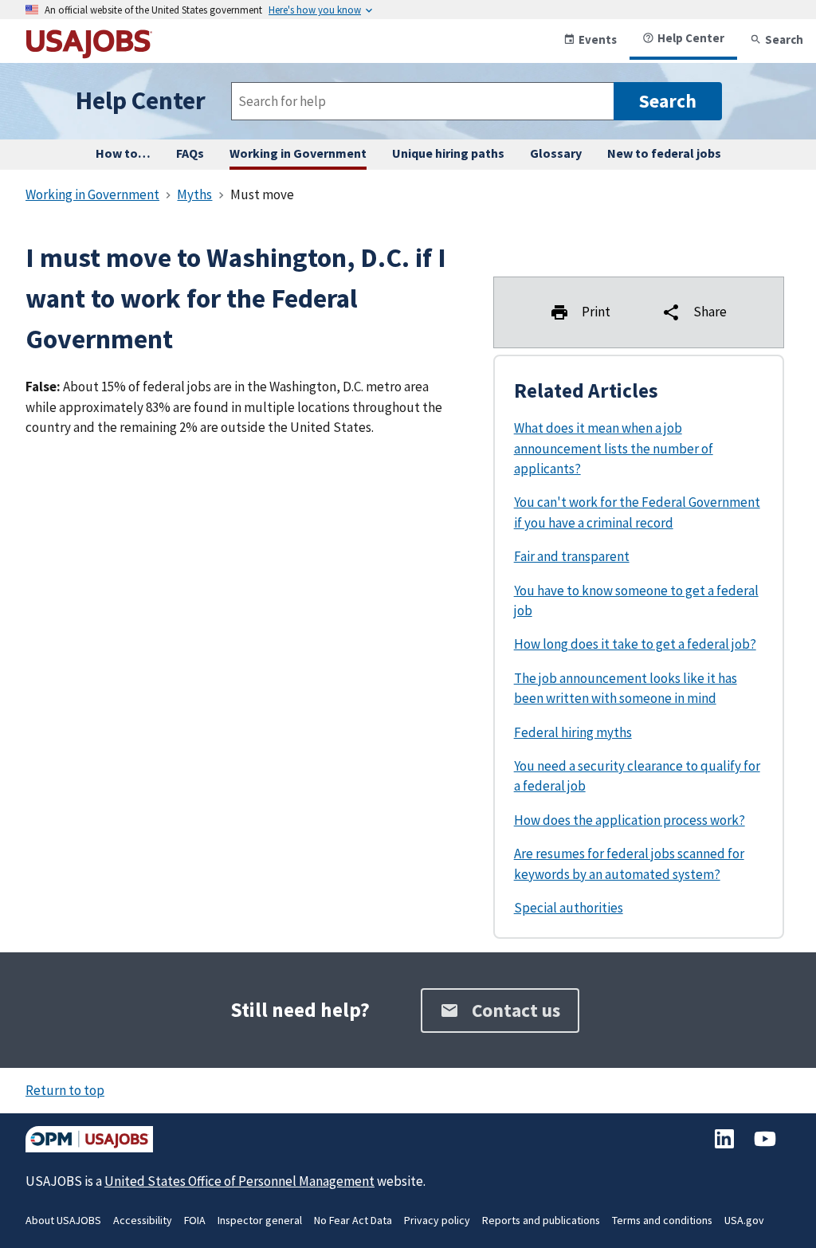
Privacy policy (437, 1220)
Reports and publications (541, 1220)
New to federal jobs (664, 153)
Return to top (65, 1090)
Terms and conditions (662, 1220)
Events (598, 39)
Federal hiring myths (573, 732)
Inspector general (260, 1220)
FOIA (195, 1220)
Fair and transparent (572, 556)
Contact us (516, 1010)
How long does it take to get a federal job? (635, 644)
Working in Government (298, 153)
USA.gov (744, 1220)
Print (596, 311)
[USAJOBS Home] (89, 52)
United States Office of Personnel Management (239, 1181)
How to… (123, 153)
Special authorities (568, 907)
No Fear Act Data (353, 1220)
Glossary (556, 153)
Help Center (690, 37)
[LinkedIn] (726, 1147)
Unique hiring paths (448, 153)
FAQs (190, 153)
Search (784, 39)
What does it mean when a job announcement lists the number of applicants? (613, 448)
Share (710, 311)
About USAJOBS (63, 1220)
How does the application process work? (629, 820)
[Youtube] (765, 1147)
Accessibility (142, 1220)
